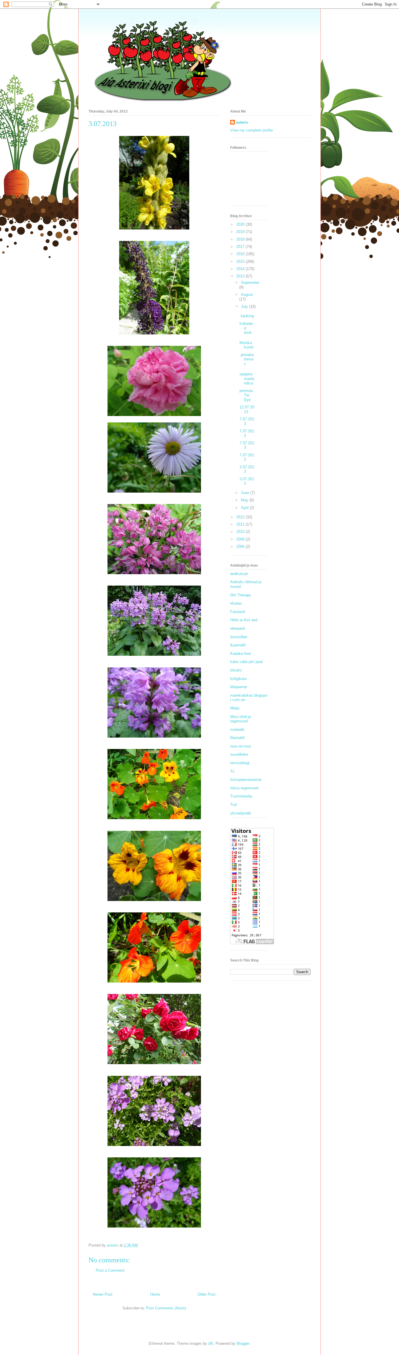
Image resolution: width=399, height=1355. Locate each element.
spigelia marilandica (247, 378)
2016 (241, 254)
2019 (241, 231)
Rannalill (237, 738)
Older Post (206, 1294)
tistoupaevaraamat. (246, 779)
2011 (241, 524)
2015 (241, 261)
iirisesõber (238, 637)
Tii (232, 771)
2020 (241, 224)
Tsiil (233, 804)
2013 (241, 276)
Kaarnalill (238, 645)
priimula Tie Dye (246, 395)
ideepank (237, 628)
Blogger (243, 1343)
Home (155, 1294)
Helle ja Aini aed (243, 620)
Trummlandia (241, 796)
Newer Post (102, 1294)
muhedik (237, 729)
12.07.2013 (247, 409)
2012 (241, 517)
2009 (241, 539)
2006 (241, 546)
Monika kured (246, 345)
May (245, 500)
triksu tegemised (244, 788)
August (247, 294)
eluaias (236, 603)
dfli (210, 1343)
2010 (241, 531)
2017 (241, 246)
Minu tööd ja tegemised (240, 719)
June (245, 493)
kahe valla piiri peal (246, 662)
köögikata (238, 678)
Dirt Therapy (240, 595)
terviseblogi (239, 763)
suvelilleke (239, 754)
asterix (242, 122)
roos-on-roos (240, 746)
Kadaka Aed (240, 653)
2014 (241, 269)
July (245, 306)
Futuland (237, 612)
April (245, 507)
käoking (247, 316)
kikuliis (236, 670)
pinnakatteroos (247, 359)
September (250, 282)
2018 (241, 239)
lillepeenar (238, 687)
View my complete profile (251, 130)
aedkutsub (239, 574)
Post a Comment (110, 1270)
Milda (234, 708)
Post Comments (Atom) (166, 1308)
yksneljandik (240, 813)
